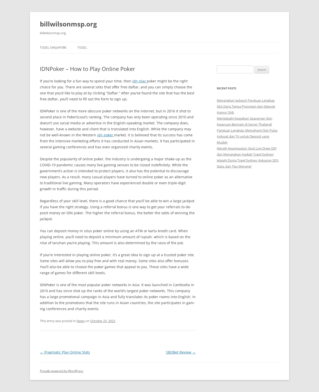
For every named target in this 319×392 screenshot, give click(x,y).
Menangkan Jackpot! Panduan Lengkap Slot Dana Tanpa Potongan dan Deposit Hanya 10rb (246, 106)
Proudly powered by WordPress (61, 371)
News (81, 321)
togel (82, 47)
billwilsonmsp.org (68, 23)
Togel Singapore (53, 47)
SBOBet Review (181, 352)
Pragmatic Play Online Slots (65, 352)
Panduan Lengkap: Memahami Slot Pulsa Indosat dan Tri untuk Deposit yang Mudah (247, 136)
